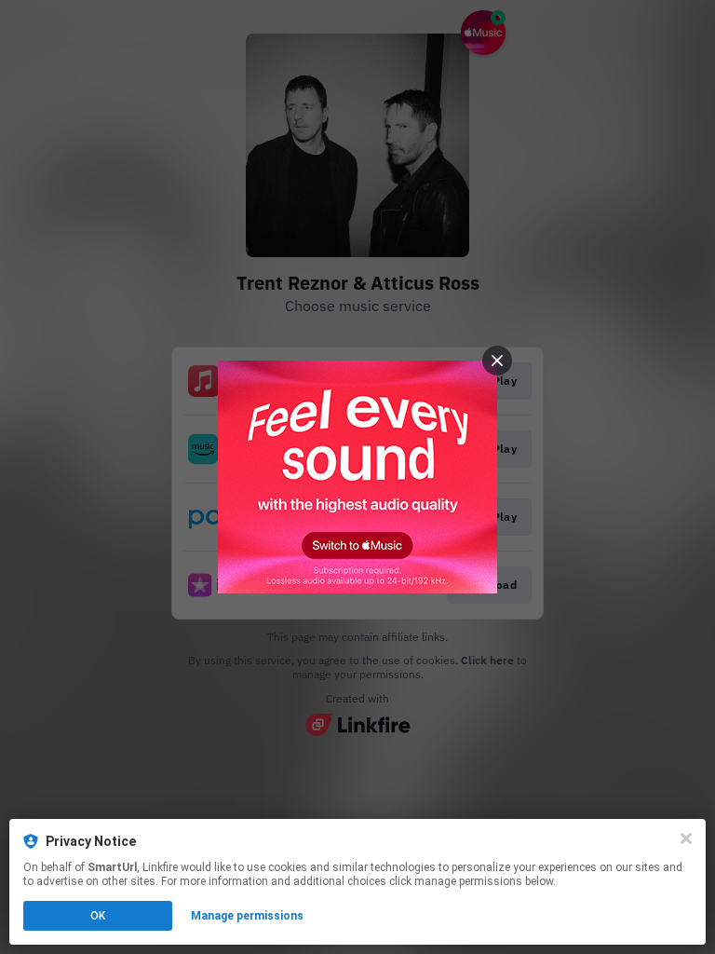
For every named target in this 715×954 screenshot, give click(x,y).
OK (97, 915)
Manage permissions (247, 915)
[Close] (686, 838)
